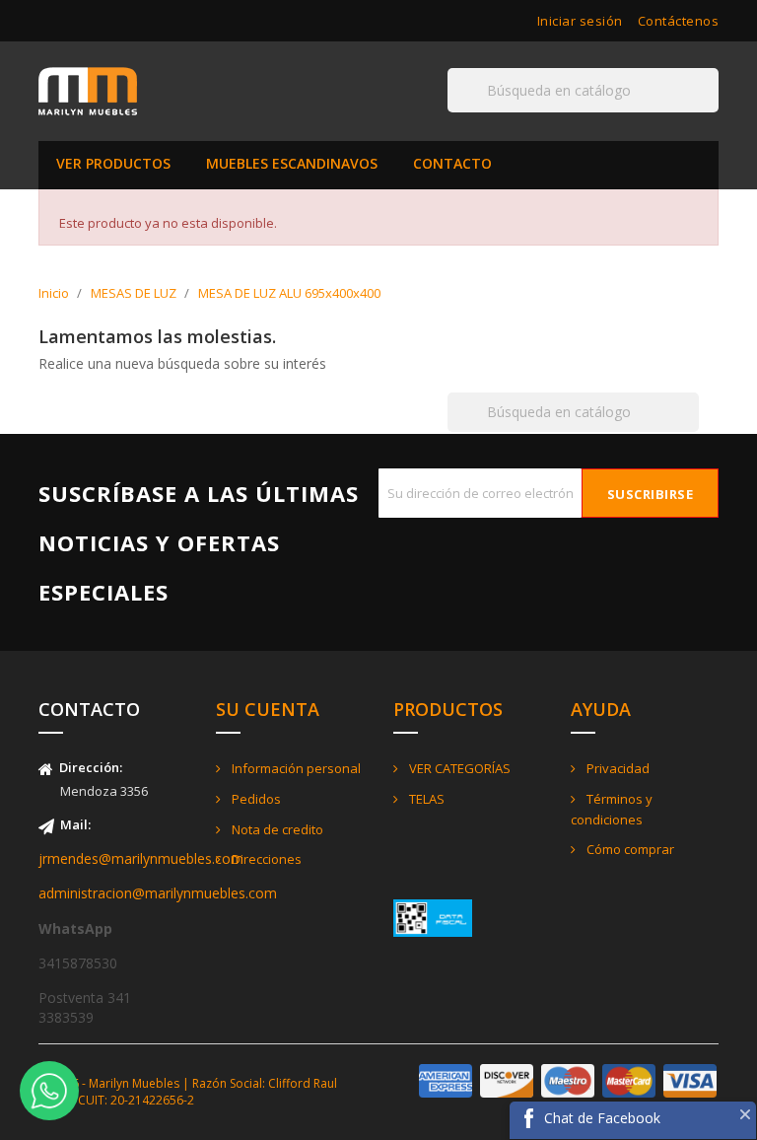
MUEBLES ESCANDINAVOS (292, 163)
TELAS (425, 799)
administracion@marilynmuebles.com (157, 893)
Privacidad (617, 768)
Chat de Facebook (602, 1117)
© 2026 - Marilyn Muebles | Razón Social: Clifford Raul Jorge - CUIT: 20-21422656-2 (187, 1091)
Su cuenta (267, 709)
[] (711, 111)
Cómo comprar (629, 849)
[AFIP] (432, 916)
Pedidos (255, 799)
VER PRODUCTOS (113, 163)
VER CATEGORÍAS (458, 768)
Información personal (295, 768)
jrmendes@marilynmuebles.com (140, 858)
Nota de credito (276, 829)
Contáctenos (679, 21)
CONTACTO (452, 163)
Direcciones (265, 859)
